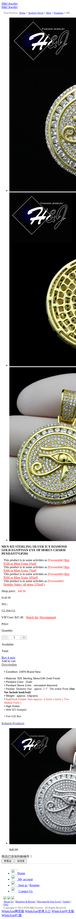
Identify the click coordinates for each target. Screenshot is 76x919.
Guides (66, 901)
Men (48, 12)
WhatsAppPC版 (12, 915)
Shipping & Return (25, 901)
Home (22, 12)
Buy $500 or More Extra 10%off (37, 575)
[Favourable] (56, 560)
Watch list (32, 617)
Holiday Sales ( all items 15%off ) (24, 584)
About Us (8, 901)
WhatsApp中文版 (62, 911)
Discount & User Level (49, 901)
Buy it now (8, 657)
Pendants (58, 12)
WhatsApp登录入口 (38, 911)
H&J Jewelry (10, 3)
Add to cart (8, 661)
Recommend (48, 617)
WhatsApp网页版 (13, 911)
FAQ (6, 904)
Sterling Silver (35, 12)
